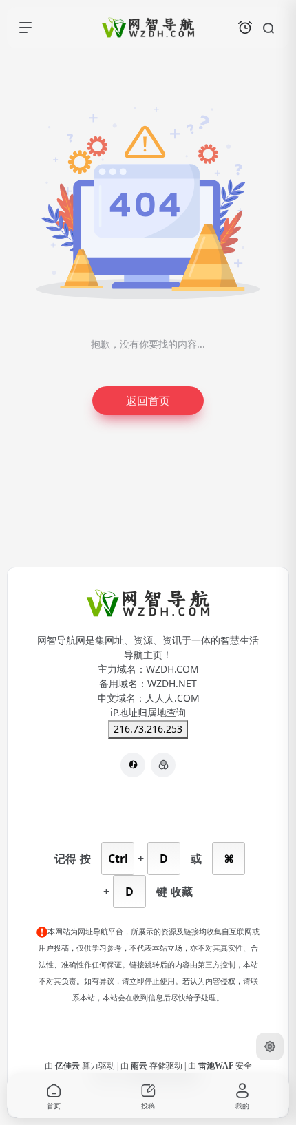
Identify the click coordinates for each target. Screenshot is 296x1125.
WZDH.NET (172, 684)
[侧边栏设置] (270, 1046)
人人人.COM (172, 698)
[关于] (163, 765)
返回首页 (148, 400)
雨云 (140, 1066)
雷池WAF (216, 1066)
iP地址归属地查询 (148, 712)
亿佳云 (68, 1066)
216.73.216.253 (148, 729)
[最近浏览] (245, 28)
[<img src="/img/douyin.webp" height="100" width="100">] (132, 765)
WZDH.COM (172, 669)
